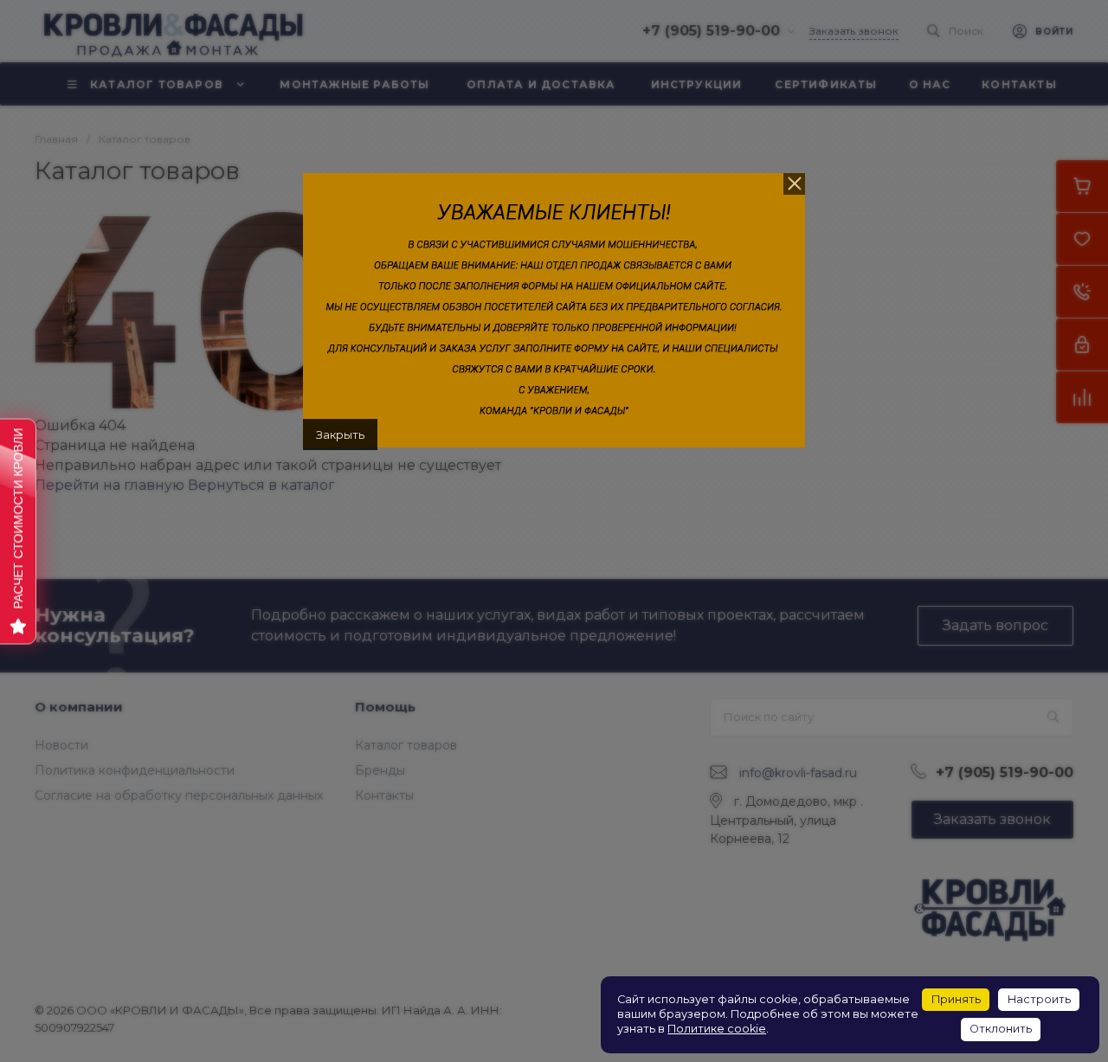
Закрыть (340, 434)
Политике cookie (716, 1028)
